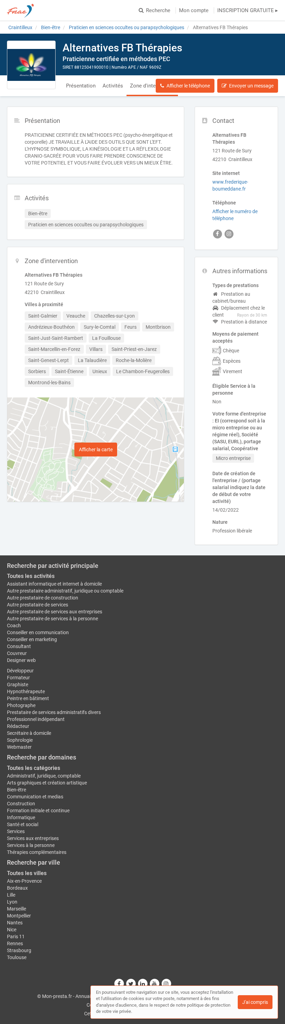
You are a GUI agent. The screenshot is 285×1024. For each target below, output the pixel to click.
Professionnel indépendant (36, 719)
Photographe (21, 705)
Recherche (158, 10)
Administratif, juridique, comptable (44, 776)
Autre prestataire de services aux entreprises (54, 611)
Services (16, 831)
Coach (14, 625)
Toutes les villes (27, 873)
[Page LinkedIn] (143, 983)
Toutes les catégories (33, 768)
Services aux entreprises (33, 838)
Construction (21, 803)
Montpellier (19, 915)
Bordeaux (17, 888)
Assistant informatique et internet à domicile (54, 584)
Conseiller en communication (38, 632)
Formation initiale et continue (38, 810)
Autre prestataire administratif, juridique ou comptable (65, 591)
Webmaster (19, 747)
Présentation (81, 86)
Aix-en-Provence (24, 881)
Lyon (12, 902)
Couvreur (17, 653)
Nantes (15, 922)
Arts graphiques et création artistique (47, 783)
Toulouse (16, 957)
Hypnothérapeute (26, 691)
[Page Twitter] (131, 983)
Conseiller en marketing (32, 639)
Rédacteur (18, 726)
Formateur (18, 677)
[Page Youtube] (155, 983)
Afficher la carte (96, 449)
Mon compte (194, 10)
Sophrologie (20, 740)
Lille (11, 895)
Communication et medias (35, 796)
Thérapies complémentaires (36, 852)
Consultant (19, 646)
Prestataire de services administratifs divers (54, 712)
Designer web (21, 660)
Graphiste (17, 684)
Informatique (21, 817)
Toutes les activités (31, 576)
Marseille (16, 909)
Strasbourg (19, 950)
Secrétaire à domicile (29, 733)
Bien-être (16, 789)
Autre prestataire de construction (42, 598)
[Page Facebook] (119, 983)
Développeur (20, 670)
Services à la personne (31, 845)
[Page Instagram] (166, 983)
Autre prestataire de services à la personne (52, 618)
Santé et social (22, 824)
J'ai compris (255, 1002)
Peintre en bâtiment (28, 698)
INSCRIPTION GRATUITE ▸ (247, 10)
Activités (113, 86)
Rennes (15, 943)
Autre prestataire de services (37, 604)
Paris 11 (16, 936)
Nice (11, 929)
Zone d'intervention (152, 86)
